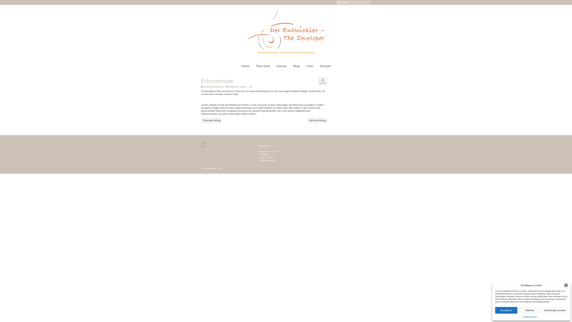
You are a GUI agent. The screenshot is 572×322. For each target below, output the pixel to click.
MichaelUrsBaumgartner (214, 87)
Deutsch (243, 87)
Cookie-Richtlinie (530, 317)
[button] (566, 285)
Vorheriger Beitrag (211, 120)
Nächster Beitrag (317, 120)
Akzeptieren (506, 310)
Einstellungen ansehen (555, 310)
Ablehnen (529, 310)
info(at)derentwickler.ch (267, 160)
